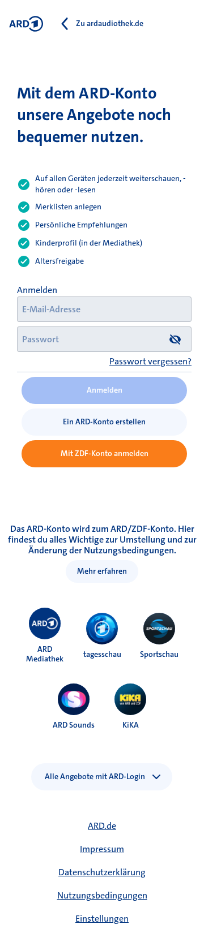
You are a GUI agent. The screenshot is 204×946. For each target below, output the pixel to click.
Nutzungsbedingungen (102, 895)
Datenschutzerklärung (102, 872)
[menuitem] (45, 623)
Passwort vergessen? (150, 361)
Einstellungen (102, 918)
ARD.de (102, 826)
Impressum (102, 849)
